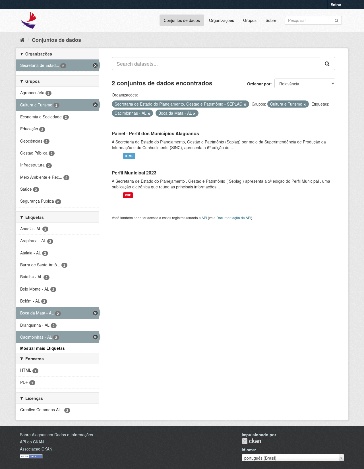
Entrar (335, 4)
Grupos (250, 20)
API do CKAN (32, 442)
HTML (129, 156)
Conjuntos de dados (182, 20)
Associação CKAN (36, 449)
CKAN (251, 441)
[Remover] (245, 104)
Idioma (248, 449)
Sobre (271, 20)
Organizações (221, 20)
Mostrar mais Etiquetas (42, 348)
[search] (327, 63)
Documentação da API (233, 217)
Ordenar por (258, 84)
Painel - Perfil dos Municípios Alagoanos (155, 133)
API (204, 217)
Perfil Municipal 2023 (134, 172)
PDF (128, 195)
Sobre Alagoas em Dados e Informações (56, 434)
